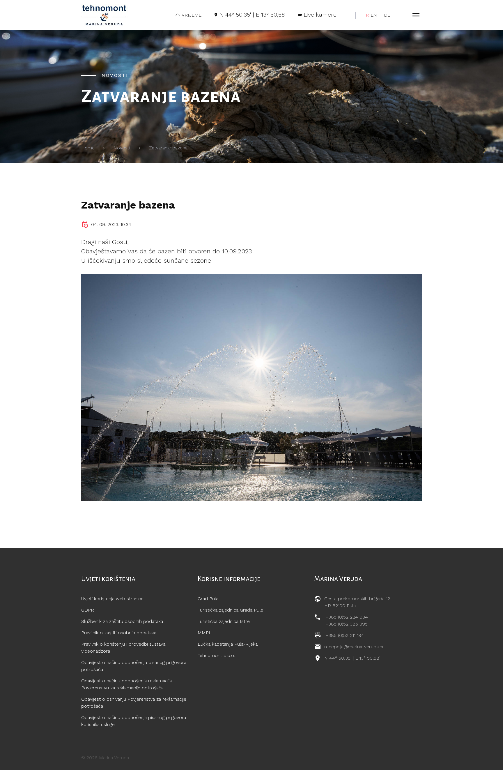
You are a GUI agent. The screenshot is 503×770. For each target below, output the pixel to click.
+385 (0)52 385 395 (347, 624)
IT (380, 15)
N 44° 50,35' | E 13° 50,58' (352, 658)
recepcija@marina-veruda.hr (354, 646)
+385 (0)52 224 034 (347, 617)
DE (387, 15)
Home (88, 148)
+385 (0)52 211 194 (345, 635)
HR (365, 15)
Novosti (122, 148)
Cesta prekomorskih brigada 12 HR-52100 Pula (357, 602)
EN (374, 15)
